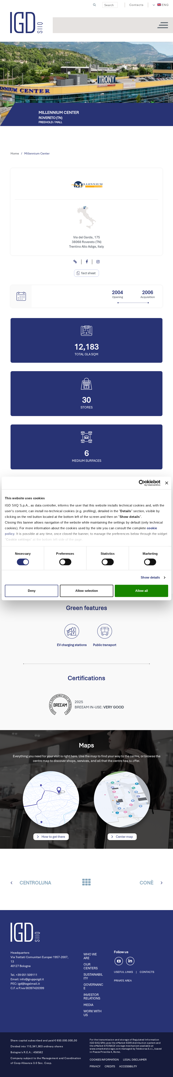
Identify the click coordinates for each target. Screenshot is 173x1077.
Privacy (95, 1066)
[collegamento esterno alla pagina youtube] (119, 960)
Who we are (90, 956)
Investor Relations (92, 997)
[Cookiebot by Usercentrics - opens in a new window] (141, 483)
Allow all (141, 591)
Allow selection (86, 591)
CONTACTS (147, 972)
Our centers (91, 966)
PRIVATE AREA (123, 980)
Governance (93, 987)
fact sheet (88, 273)
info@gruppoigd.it (32, 979)
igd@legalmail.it (29, 984)
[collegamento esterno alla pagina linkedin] (130, 960)
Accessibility (128, 1066)
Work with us (92, 1013)
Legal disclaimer (135, 1059)
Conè (146, 883)
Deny (31, 591)
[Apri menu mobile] (162, 25)
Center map (124, 837)
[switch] (65, 562)
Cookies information (104, 1059)
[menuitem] (163, 5)
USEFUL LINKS (123, 972)
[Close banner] (166, 482)
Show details (150, 577)
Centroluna (35, 883)
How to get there (53, 837)
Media (88, 1005)
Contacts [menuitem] (136, 5)
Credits (110, 1066)
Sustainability (93, 976)
